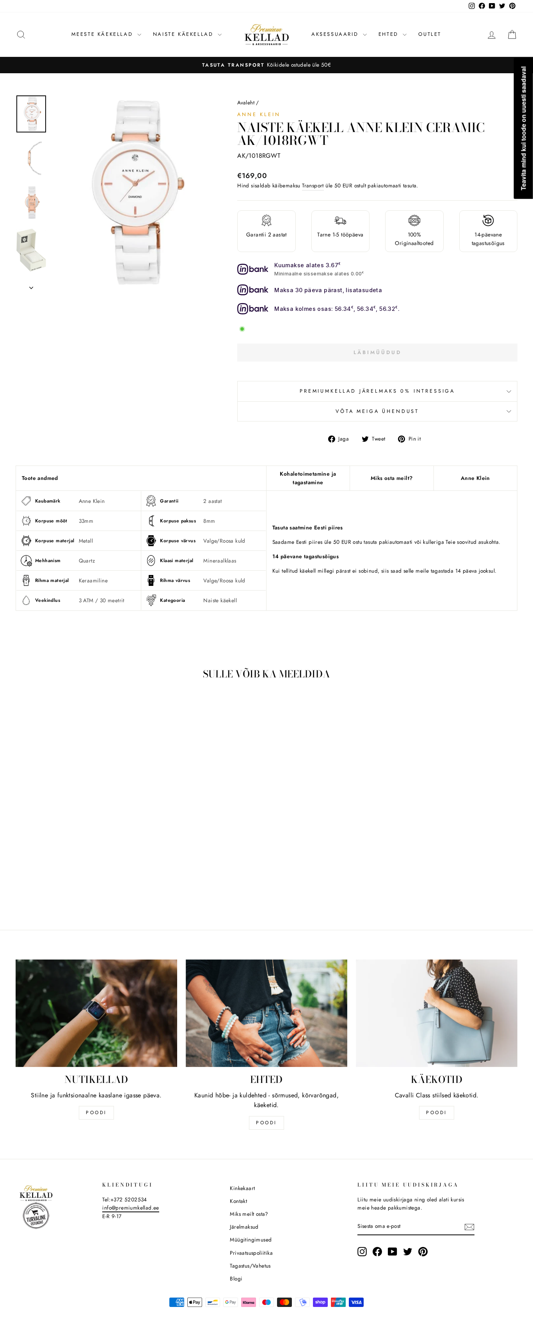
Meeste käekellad (103, 34)
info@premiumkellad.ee (130, 1208)
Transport (313, 185)
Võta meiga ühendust (377, 411)
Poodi (266, 1122)
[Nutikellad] (96, 1013)
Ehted (389, 34)
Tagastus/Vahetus (250, 1266)
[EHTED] (266, 1013)
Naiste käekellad (184, 34)
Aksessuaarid (336, 34)
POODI (96, 1112)
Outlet (429, 34)
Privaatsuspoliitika (251, 1253)
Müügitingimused (251, 1239)
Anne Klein (258, 114)
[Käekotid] (436, 1013)
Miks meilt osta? (249, 1214)
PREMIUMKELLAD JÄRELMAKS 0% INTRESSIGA (377, 391)
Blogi (236, 1278)
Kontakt (238, 1201)
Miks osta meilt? (391, 478)
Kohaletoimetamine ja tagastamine (308, 478)
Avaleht (245, 102)
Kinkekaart (242, 1188)
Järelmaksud (244, 1227)
